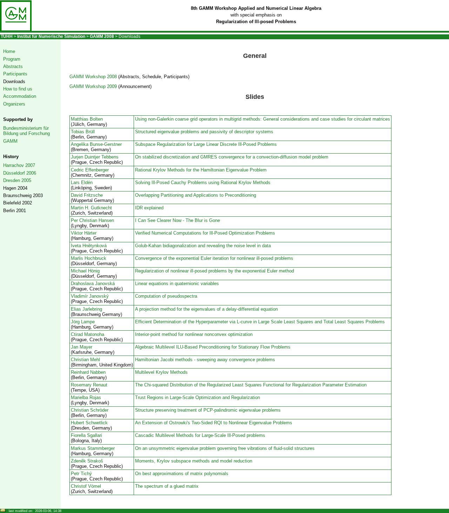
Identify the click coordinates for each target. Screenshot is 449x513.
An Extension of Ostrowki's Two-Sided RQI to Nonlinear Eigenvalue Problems (213, 422)
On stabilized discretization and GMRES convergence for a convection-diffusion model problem (231, 157)
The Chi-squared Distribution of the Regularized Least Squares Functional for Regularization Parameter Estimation (251, 384)
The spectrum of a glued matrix (167, 486)
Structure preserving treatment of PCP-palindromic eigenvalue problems (208, 410)
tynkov (97, 245)
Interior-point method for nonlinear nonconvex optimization (194, 334)
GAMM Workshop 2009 (93, 86)
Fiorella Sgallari (86, 435)
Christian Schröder (89, 410)
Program (11, 59)
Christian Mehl (85, 359)
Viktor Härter (83, 233)
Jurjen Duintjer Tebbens (95, 157)
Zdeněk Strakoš (87, 461)
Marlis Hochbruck (88, 258)
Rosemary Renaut (89, 384)
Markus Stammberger (93, 448)
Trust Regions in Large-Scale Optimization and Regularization (197, 397)
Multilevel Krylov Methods (161, 372)
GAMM (10, 141)
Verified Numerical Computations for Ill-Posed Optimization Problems (205, 233)
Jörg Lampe (83, 321)
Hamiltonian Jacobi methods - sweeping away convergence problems (205, 359)
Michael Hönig (85, 271)
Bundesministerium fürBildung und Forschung (26, 131)
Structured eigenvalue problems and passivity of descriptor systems (204, 131)
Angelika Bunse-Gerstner (96, 144)
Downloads (14, 81)
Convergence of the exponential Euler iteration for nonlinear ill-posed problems (214, 258)
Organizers (14, 104)
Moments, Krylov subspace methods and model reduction (193, 461)
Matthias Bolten (87, 119)
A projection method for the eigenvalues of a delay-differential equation (206, 309)
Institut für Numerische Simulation (51, 36)
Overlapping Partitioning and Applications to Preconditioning (195, 195)
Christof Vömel (86, 486)
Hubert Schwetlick (89, 422)
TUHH (7, 36)
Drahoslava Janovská (93, 283)
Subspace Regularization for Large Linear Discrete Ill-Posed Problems (206, 144)
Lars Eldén (82, 182)
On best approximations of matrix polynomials (181, 473)
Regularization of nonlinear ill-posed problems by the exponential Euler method (214, 271)
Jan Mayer (81, 347)
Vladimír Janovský (90, 296)
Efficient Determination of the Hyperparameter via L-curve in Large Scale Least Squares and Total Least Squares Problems (260, 321)
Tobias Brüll (83, 131)
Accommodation (19, 96)
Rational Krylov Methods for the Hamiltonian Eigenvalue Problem (201, 170)
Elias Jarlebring (86, 309)
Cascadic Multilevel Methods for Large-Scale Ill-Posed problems (200, 435)
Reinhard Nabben (88, 372)
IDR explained (149, 207)
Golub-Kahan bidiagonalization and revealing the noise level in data (203, 245)
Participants (15, 73)
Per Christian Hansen (92, 220)
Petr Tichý (81, 473)
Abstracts (13, 66)
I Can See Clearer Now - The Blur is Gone (177, 220)
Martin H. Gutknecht (91, 207)
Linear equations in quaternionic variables (177, 283)
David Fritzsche (87, 195)
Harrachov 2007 (19, 165)
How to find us (17, 89)
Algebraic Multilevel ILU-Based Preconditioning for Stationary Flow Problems (212, 347)
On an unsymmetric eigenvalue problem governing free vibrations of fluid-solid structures (225, 448)
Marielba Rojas (86, 397)
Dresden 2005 (17, 180)
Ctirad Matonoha (87, 334)
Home (9, 51)
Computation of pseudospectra (166, 296)
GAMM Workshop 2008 (93, 76)
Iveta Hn (79, 245)
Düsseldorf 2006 (19, 173)
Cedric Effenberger (90, 170)
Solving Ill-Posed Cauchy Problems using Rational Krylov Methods (202, 182)
